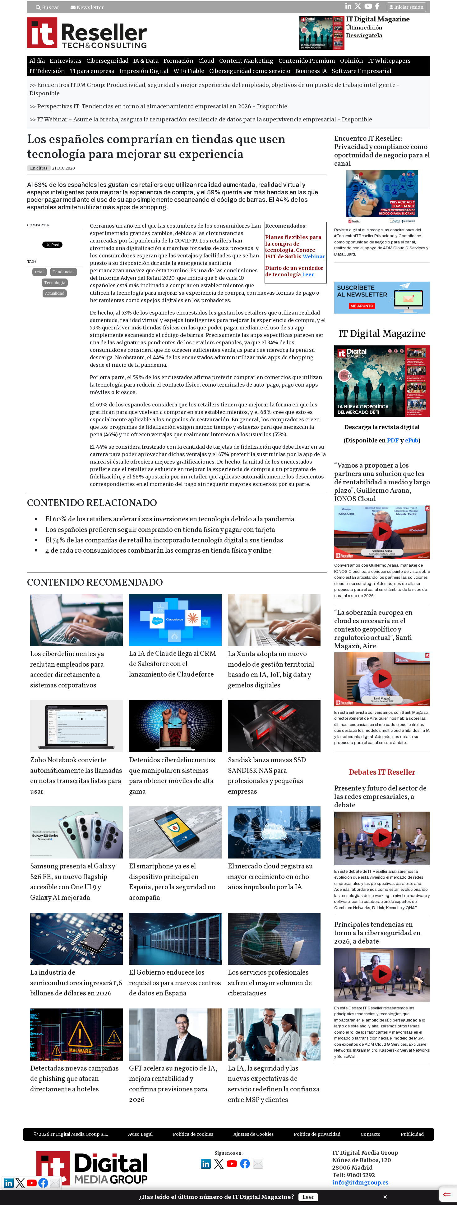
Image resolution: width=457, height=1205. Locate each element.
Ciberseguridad (107, 60)
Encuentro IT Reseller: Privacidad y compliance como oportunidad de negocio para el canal (382, 151)
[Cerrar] (385, 1196)
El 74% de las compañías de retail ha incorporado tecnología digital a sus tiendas (164, 541)
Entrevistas (65, 60)
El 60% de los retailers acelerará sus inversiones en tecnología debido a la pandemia (169, 519)
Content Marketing (246, 60)
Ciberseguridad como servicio (249, 71)
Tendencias (64, 272)
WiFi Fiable (188, 71)
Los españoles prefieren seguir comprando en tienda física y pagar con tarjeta (160, 530)
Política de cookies (193, 1134)
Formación (178, 60)
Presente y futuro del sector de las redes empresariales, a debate (380, 797)
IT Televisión (47, 71)
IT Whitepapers (389, 60)
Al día (37, 60)
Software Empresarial (361, 71)
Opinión (351, 60)
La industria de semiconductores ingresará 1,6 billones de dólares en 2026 (76, 983)
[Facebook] (377, 6)
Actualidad (54, 293)
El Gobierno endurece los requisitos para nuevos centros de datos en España (175, 983)
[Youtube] (368, 6)
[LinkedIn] (348, 6)
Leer (308, 274)
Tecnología (54, 282)
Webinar (314, 256)
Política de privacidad (317, 1134)
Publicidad (412, 1134)
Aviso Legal (140, 1134)
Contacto (371, 1134)
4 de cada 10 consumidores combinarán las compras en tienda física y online (158, 551)
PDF (393, 440)
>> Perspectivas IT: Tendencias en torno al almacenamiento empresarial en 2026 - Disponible (158, 106)
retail (39, 272)
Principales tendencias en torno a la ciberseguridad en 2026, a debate (377, 933)
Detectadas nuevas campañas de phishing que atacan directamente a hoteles (74, 1079)
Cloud (206, 60)
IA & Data (146, 60)
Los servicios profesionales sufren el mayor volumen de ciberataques (270, 983)
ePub (411, 440)
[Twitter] (357, 6)
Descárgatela (364, 35)
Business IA (311, 71)
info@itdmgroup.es (360, 1182)
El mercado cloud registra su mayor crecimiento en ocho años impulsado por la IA (270, 877)
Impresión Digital (143, 71)
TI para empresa (92, 71)
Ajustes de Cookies (253, 1134)
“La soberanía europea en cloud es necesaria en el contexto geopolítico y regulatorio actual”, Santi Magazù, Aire (373, 629)
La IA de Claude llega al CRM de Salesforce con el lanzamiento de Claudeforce (172, 664)
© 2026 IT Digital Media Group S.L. (71, 1134)
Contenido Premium (307, 60)
